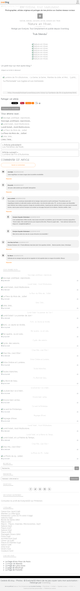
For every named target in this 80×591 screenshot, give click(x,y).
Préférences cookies (50, 588)
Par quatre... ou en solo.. (40, 331)
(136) (7, 540)
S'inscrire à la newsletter (10, 109)
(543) (10, 513)
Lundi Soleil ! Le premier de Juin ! (40, 312)
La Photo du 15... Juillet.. (40, 453)
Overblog (46, 583)
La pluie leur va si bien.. (40, 388)
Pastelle (18, 570)
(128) (6, 545)
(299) (17, 516)
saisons (36, 21)
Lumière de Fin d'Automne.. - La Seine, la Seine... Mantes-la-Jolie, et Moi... (73, 77)
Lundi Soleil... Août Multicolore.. (40, 284)
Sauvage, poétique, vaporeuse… (40, 275)
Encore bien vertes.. (40, 397)
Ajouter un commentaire (18, 165)
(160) (10, 534)
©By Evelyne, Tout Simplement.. (40, 7)
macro (29, 21)
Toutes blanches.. (40, 368)
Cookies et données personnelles (33, 588)
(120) (7, 551)
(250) (6, 526)
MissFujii (19, 568)
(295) (6, 518)
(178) (6, 532)
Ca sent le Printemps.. (40, 406)
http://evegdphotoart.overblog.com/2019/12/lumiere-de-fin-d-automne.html (42, 92)
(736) (10, 511)
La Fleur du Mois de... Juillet (40, 293)
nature (22, 21)
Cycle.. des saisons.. (40, 340)
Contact (53, 586)
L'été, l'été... (40, 302)
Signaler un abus (63, 586)
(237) (6, 528)
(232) (6, 530)
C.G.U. (71, 586)
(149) (5, 536)
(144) (9, 538)
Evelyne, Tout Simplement (20, 586)
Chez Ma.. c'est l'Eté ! (40, 350)
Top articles (46, 586)
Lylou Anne (20, 566)
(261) (6, 522)
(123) (5, 547)
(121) (6, 549)
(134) (11, 542)
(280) (10, 520)
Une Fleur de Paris (22, 562)
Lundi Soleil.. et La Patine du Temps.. (40, 434)
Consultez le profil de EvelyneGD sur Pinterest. (22, 501)
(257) (21, 524)
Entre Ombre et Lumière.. (40, 359)
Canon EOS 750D (53, 21)
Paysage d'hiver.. (40, 415)
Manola (19, 564)
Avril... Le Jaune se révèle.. (40, 322)
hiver (43, 21)
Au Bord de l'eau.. (40, 378)
